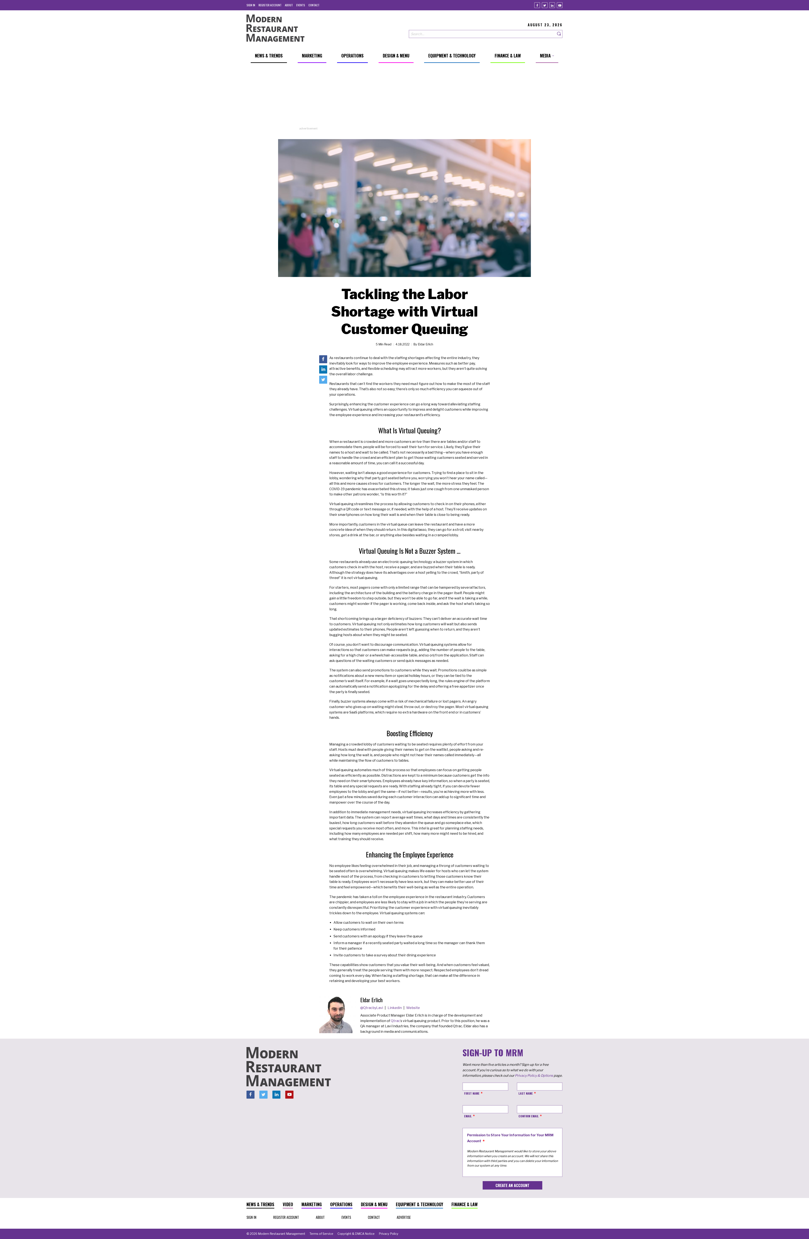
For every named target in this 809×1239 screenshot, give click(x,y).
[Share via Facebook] (323, 359)
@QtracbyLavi (372, 1008)
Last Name (525, 1093)
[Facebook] (537, 5)
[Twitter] (545, 5)
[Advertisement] (404, 97)
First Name (472, 1093)
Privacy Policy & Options (534, 1076)
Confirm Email (528, 1116)
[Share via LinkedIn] (323, 370)
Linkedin (395, 1008)
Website (413, 1008)
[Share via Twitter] (323, 380)
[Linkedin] (552, 5)
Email (468, 1116)
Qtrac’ (395, 1021)
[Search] (559, 34)
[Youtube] (560, 5)
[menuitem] (250, 5)
